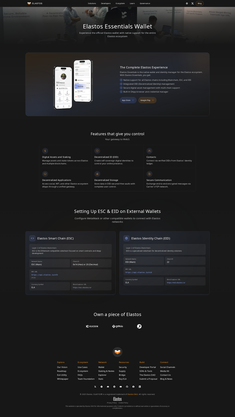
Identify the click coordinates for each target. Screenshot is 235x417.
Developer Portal (148, 367)
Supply (122, 371)
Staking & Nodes (106, 371)
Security (123, 367)
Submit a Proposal (148, 379)
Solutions (92, 3)
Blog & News (166, 379)
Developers (106, 3)
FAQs (80, 375)
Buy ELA (122, 379)
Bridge (122, 375)
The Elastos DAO (147, 375)
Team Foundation (86, 379)
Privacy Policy (112, 403)
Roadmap (61, 371)
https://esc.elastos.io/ (82, 287)
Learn (132, 3)
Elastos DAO (133, 394)
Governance (145, 3)
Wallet (101, 367)
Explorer (102, 375)
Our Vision (62, 367)
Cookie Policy (123, 403)
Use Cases (83, 367)
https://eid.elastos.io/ (176, 282)
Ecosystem (120, 3)
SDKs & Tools (146, 371)
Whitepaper (62, 379)
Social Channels (167, 367)
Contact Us (165, 375)
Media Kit (164, 371)
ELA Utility (62, 375)
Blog (200, 3)
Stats (100, 379)
